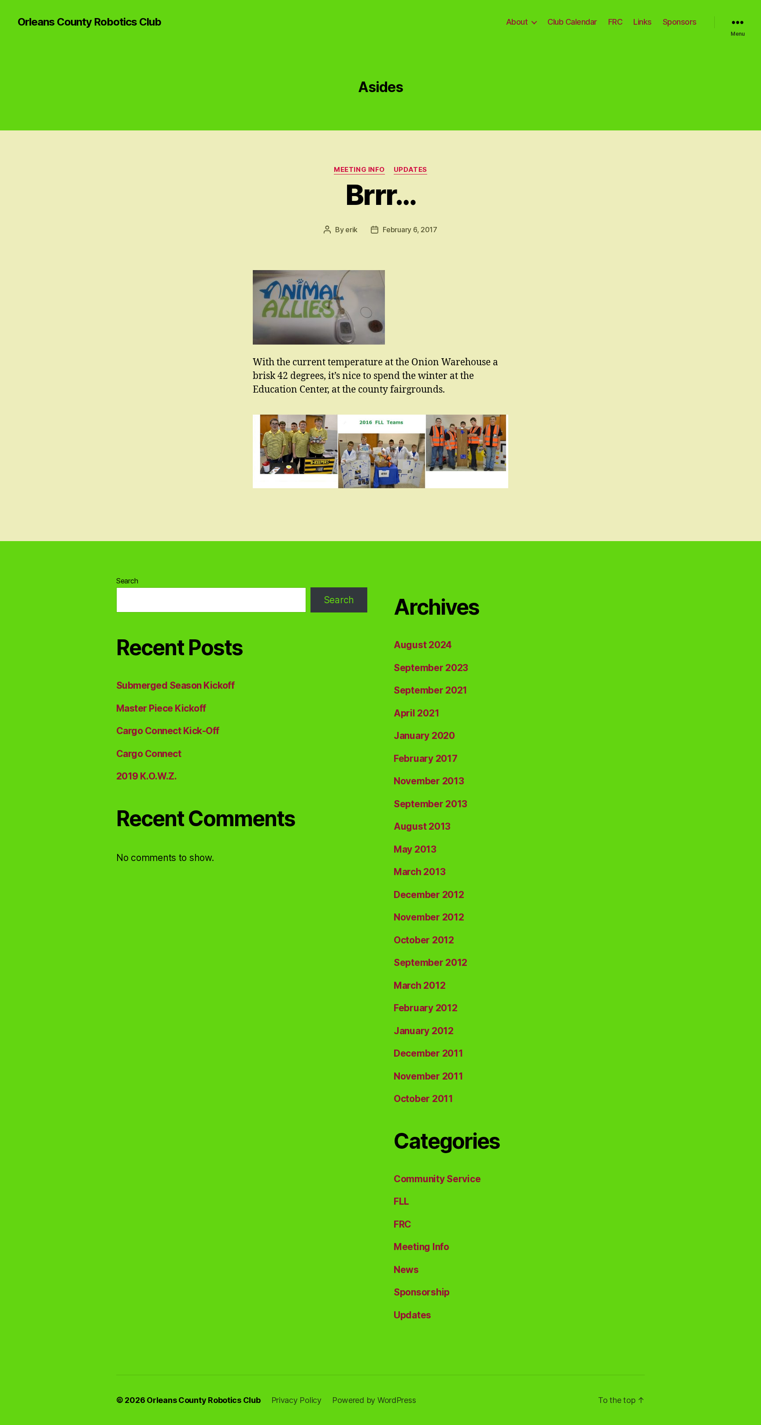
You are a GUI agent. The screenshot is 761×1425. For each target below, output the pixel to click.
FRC (615, 21)
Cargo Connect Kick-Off (167, 730)
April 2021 (416, 713)
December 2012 (429, 894)
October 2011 (423, 1098)
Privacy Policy (296, 1400)
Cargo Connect (148, 753)
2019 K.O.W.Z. (146, 776)
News (406, 1269)
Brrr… (380, 195)
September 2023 (431, 667)
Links (642, 21)
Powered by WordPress (374, 1400)
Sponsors (680, 21)
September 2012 (430, 962)
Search (127, 580)
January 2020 (424, 735)
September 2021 (430, 690)
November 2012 (429, 917)
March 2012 (419, 985)
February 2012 (426, 1007)
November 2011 (428, 1076)
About (517, 21)
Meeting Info (359, 170)
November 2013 (429, 781)
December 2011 (428, 1053)
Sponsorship (422, 1292)
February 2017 (426, 758)
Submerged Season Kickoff (175, 685)
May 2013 (415, 849)
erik (351, 229)
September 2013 (430, 803)
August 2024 (423, 644)
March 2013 (419, 871)
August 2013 (422, 826)
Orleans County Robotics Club (89, 22)
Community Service (437, 1178)
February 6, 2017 (410, 229)
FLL (401, 1201)
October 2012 (424, 940)
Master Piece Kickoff (161, 708)
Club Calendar (572, 21)
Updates (410, 170)
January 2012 (424, 1030)
